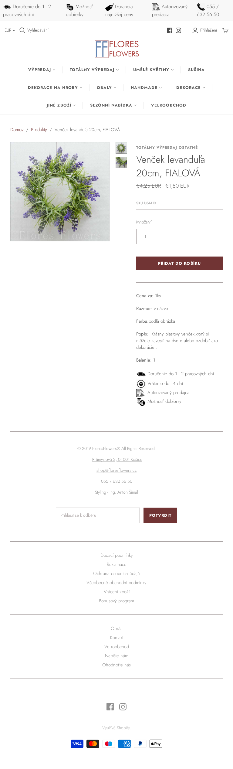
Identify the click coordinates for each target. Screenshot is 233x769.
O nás (116, 628)
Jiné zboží (59, 105)
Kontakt (116, 637)
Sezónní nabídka (111, 105)
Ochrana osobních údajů (116, 573)
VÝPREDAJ (39, 70)
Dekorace (188, 87)
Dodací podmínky (116, 555)
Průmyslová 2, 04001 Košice (117, 459)
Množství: (144, 222)
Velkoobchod (168, 105)
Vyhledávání (38, 30)
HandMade (144, 87)
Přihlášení (208, 30)
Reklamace (117, 564)
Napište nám (116, 655)
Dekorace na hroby (53, 87)
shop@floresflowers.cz (116, 470)
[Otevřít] (22, 30)
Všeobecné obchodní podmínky (116, 582)
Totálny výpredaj (92, 70)
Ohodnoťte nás (116, 665)
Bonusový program (116, 600)
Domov (16, 129)
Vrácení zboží (117, 591)
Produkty (39, 129)
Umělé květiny (151, 70)
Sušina (196, 70)
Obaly (104, 87)
